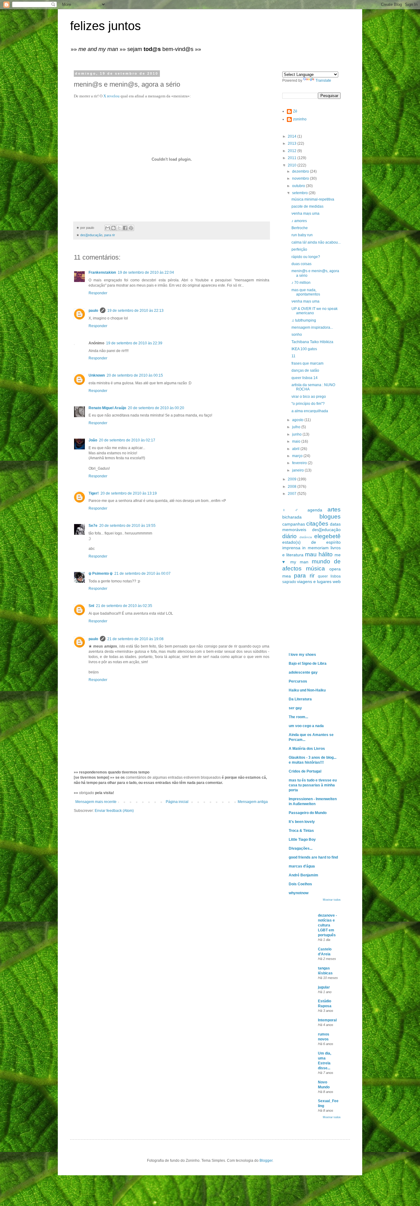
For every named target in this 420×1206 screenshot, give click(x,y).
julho (296, 427)
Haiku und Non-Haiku (307, 690)
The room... (298, 717)
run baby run (302, 235)
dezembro (301, 171)
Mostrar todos (332, 899)
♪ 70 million (301, 282)
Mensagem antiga (253, 802)
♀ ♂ (292, 509)
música (315, 568)
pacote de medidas (307, 206)
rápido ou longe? (305, 257)
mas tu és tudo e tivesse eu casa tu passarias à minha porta (313, 785)
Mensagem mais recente (96, 802)
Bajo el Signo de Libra (308, 663)
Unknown (97, 375)
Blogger (266, 1160)
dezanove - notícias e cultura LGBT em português (327, 925)
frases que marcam (307, 363)
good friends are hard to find (313, 857)
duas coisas (301, 264)
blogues (330, 516)
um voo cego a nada (306, 726)
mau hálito (319, 554)
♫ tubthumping (303, 320)
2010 (292, 165)
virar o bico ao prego (308, 396)
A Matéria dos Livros (307, 748)
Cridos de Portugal (305, 771)
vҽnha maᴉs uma (305, 213)
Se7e (93, 525)
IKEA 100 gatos (304, 349)
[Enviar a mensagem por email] (108, 228)
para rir (109, 235)
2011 (292, 158)
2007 (292, 493)
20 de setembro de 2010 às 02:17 (127, 440)
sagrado (289, 582)
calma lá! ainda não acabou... (316, 242)
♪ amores (299, 221)
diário (289, 536)
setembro (300, 193)
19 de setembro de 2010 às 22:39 (134, 343)
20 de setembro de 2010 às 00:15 (135, 375)
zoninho (300, 119)
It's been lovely (302, 822)
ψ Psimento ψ (101, 573)
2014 (292, 136)
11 (293, 356)
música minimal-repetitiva (312, 199)
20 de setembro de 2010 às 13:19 (129, 493)
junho (297, 434)
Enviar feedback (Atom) (114, 811)
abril (296, 449)
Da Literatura (300, 699)
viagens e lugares (314, 581)
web (337, 581)
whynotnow (298, 893)
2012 (292, 151)
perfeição (299, 249)
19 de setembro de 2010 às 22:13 (135, 310)
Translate (323, 80)
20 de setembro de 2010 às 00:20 (156, 408)
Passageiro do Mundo (308, 813)
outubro (299, 186)
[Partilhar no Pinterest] (131, 228)
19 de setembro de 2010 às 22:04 (146, 272)
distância (305, 537)
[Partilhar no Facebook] (125, 228)
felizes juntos (105, 26)
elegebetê (327, 536)
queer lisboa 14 (304, 378)
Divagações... (300, 848)
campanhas (293, 524)
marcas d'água (302, 866)
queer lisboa (329, 576)
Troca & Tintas (301, 830)
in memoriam (315, 547)
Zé (295, 111)
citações (317, 523)
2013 (292, 143)
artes (334, 509)
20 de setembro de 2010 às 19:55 (127, 525)
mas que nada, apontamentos (305, 292)
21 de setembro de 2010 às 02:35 (124, 606)
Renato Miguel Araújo (107, 408)
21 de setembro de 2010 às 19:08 (135, 639)
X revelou (111, 96)
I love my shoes (302, 654)
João (93, 440)
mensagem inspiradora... (312, 327)
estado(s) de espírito (311, 542)
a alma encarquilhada (309, 411)
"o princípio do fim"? (308, 403)
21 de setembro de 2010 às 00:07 (142, 573)
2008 (292, 486)
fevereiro (300, 463)
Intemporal (327, 1020)
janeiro (298, 470)
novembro (301, 178)
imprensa (291, 547)
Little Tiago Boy (302, 839)
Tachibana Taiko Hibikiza (312, 342)
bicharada (292, 517)
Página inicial (177, 802)
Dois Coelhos (300, 884)
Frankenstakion (102, 272)
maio (296, 441)
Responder (98, 293)
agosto (298, 420)
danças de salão (305, 370)
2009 (292, 479)
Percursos (298, 681)
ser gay (295, 708)
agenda (314, 509)
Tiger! (94, 493)
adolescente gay (303, 672)
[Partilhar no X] (119, 228)
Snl (91, 606)
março (297, 456)
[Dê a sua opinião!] (113, 228)
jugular (324, 987)
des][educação (91, 235)
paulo (93, 310)
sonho (296, 334)
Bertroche (299, 228)
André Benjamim (303, 875)
